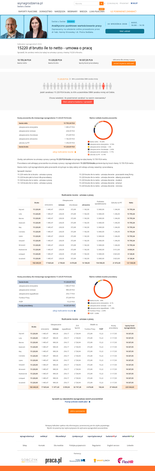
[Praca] (53, 460)
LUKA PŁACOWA (96, 11)
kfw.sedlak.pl (61, 436)
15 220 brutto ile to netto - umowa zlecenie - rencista (100, 186)
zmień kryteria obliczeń (124, 63)
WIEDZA (83, 11)
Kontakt (125, 3)
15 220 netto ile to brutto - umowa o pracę (34, 174)
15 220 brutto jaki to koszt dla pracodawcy (34, 177)
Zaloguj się (113, 3)
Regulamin (96, 445)
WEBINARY (72, 11)
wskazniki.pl (128, 436)
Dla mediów (58, 445)
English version (113, 445)
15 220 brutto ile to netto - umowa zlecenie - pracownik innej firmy (106, 174)
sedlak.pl (43, 436)
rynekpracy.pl (77, 436)
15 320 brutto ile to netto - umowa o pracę (34, 180)
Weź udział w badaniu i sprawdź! (77, 102)
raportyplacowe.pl (95, 436)
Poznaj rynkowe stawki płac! (76, 401)
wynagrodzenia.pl (27, 436)
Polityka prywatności (77, 445)
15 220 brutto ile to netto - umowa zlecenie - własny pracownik (104, 177)
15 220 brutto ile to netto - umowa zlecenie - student (100, 180)
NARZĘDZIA (60, 11)
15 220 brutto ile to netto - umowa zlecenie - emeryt (100, 183)
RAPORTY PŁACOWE (27, 11)
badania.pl (111, 436)
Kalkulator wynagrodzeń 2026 (29, 44)
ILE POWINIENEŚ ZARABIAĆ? (123, 11)
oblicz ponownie (77, 411)
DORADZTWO (45, 11)
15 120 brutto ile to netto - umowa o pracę (34, 183)
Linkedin (130, 445)
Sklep (135, 3)
